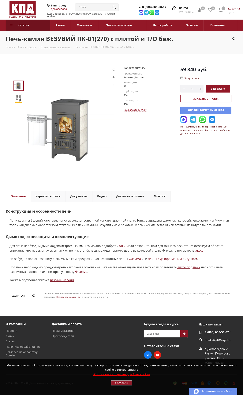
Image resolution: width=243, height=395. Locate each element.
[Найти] (114, 7)
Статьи (10, 341)
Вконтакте (148, 355)
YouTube (157, 355)
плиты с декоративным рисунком (172, 259)
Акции (10, 336)
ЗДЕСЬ (123, 246)
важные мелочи (62, 280)
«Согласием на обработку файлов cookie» (121, 374)
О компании (16, 324)
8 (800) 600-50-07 (154, 7)
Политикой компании (68, 296)
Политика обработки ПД (23, 346)
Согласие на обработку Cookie (22, 353)
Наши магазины (63, 330)
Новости (11, 330)
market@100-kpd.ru (218, 340)
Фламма (135, 259)
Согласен (121, 383)
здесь (199, 250)
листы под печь (188, 267)
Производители (63, 336)
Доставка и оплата (67, 324)
